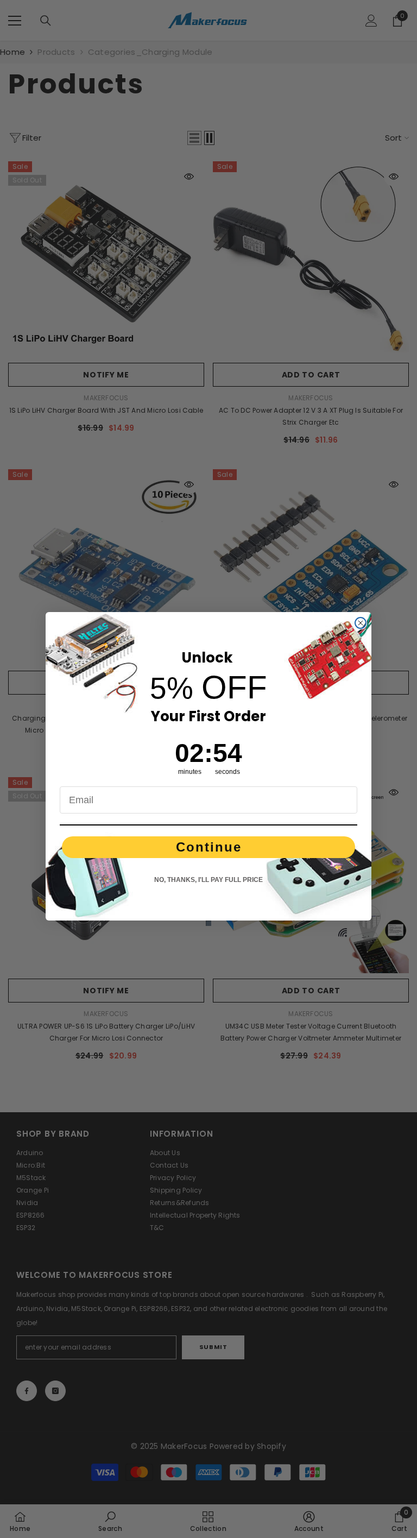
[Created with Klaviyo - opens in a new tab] (208, 923)
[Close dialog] (360, 622)
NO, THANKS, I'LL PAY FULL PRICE (208, 880)
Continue (209, 847)
